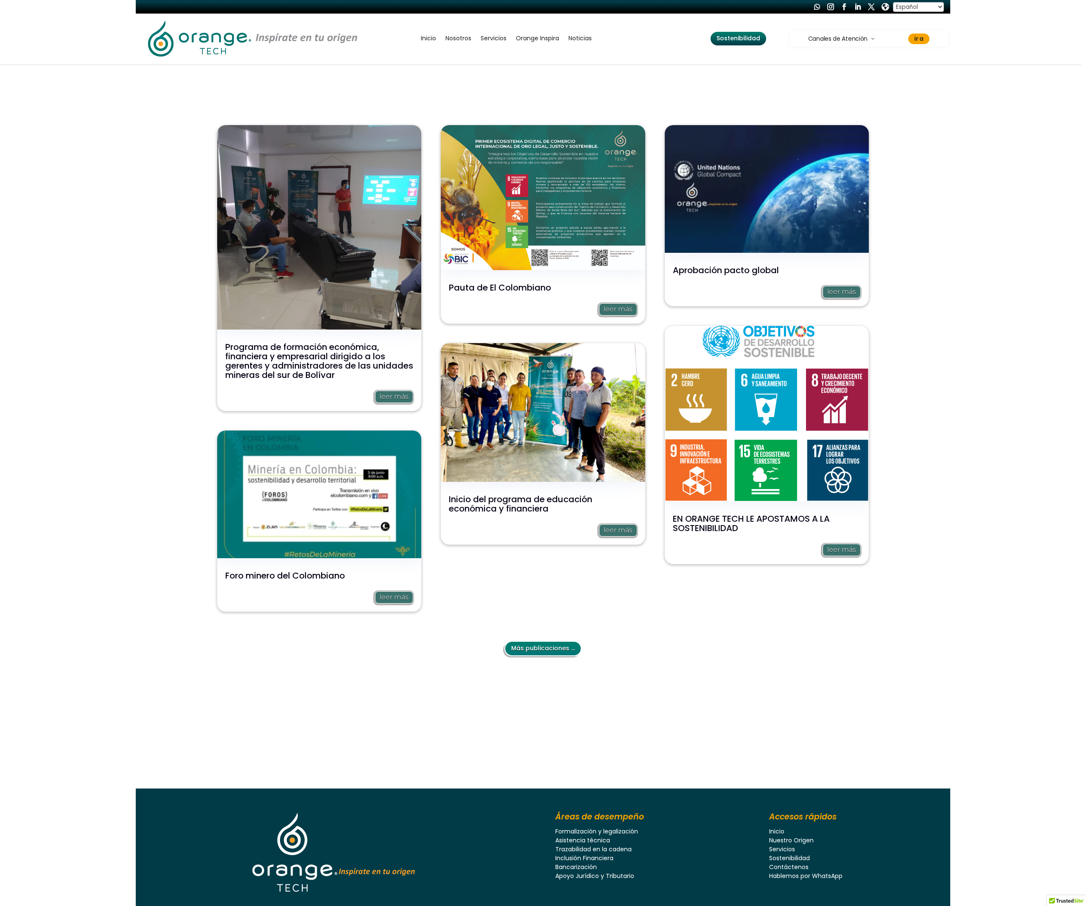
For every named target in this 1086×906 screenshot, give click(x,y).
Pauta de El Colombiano (500, 288)
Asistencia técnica (582, 840)
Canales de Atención (838, 38)
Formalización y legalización (596, 831)
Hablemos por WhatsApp (805, 876)
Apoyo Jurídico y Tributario (594, 876)
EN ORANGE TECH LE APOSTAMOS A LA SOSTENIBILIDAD (751, 523)
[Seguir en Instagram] (830, 7)
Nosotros (458, 38)
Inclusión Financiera (584, 858)
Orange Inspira (537, 38)
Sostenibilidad (738, 38)
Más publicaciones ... (543, 648)
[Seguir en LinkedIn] (858, 7)
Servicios (494, 38)
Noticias (580, 38)
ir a (919, 38)
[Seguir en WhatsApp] (817, 7)
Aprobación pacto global (726, 270)
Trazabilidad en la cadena (593, 849)
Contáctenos (789, 867)
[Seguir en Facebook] (844, 7)
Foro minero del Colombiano (285, 576)
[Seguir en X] (871, 7)
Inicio (428, 38)
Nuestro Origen (791, 840)
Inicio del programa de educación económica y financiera (520, 504)
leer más (394, 396)
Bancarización (576, 867)
